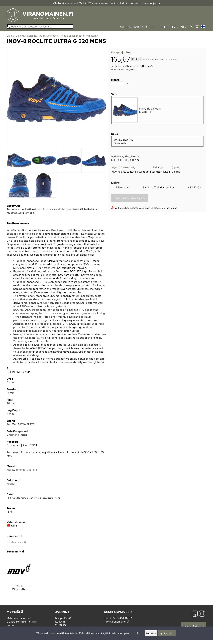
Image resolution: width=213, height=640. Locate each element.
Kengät (32, 35)
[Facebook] (195, 614)
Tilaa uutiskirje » (193, 626)
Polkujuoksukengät (72, 35)
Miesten (92, 35)
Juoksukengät (49, 35)
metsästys (168, 27)
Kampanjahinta (121, 52)
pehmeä (20, 469)
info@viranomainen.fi (116, 621)
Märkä (10, 469)
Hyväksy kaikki (167, 633)
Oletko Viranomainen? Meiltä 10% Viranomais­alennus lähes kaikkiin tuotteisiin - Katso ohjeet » (106, 3)
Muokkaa (151, 633)
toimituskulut (172, 59)
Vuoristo (32, 469)
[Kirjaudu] (191, 26)
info (184, 27)
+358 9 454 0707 (121, 618)
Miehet (11, 483)
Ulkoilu (21, 35)
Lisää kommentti (17, 542)
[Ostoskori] (197, 27)
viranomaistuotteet (138, 27)
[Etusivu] (40, 21)
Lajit (10, 35)
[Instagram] (202, 614)
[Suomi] (203, 27)
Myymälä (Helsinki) (123, 167)
